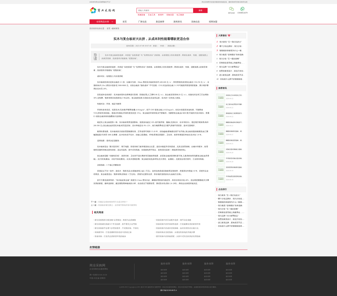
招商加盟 (213, 22)
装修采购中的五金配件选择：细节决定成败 (173, 220)
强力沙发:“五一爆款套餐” (229, 59)
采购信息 (195, 22)
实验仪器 (170, 15)
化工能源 (180, 15)
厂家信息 (142, 22)
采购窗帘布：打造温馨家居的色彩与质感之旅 (113, 232)
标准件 (161, 15)
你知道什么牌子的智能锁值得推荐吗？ (235, 79)
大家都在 (224, 35)
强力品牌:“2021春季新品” (229, 67)
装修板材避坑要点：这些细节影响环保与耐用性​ (117, 205)
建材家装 (115, 28)
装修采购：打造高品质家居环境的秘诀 (110, 236)
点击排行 (222, 189)
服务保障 (164, 270)
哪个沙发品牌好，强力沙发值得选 (233, 46)
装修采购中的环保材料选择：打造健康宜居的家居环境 (178, 224)
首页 (125, 22)
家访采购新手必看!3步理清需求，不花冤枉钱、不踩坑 (117, 228)
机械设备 (141, 15)
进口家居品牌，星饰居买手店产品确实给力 (236, 75)
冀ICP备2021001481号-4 (168, 290)
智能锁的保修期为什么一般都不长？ (234, 51)
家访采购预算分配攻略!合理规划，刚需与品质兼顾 (115, 220)
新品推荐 (160, 22)
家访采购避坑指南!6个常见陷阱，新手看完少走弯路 (116, 224)
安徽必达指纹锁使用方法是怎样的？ (113, 202)
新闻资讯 (178, 22)
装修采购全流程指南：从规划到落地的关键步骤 (175, 232)
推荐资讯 (222, 88)
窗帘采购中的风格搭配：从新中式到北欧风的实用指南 (178, 236)
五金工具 (151, 15)
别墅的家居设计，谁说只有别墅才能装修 (235, 71)
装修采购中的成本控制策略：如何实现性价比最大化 (177, 228)
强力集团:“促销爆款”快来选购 (231, 55)
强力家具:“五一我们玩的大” (230, 42)
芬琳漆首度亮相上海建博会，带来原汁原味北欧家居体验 (242, 63)
